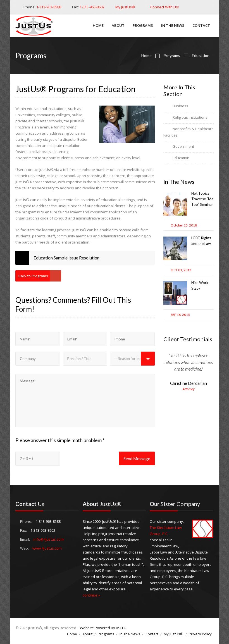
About (118, 25)
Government (183, 146)
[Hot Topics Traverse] (175, 214)
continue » (91, 595)
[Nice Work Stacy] (175, 303)
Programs (143, 25)
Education (200, 55)
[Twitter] (192, 7)
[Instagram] (207, 7)
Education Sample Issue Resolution (66, 257)
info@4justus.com (49, 539)
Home (98, 25)
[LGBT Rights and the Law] (175, 258)
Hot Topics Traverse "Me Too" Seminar (202, 199)
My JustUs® (125, 6)
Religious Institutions (190, 117)
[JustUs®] (36, 26)
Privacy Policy (200, 633)
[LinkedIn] (200, 7)
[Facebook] (185, 7)
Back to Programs (33, 275)
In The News (172, 25)
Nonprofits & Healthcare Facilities (188, 132)
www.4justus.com (47, 548)
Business (180, 105)
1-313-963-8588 (48, 6)
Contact (201, 25)
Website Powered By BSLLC (103, 627)
